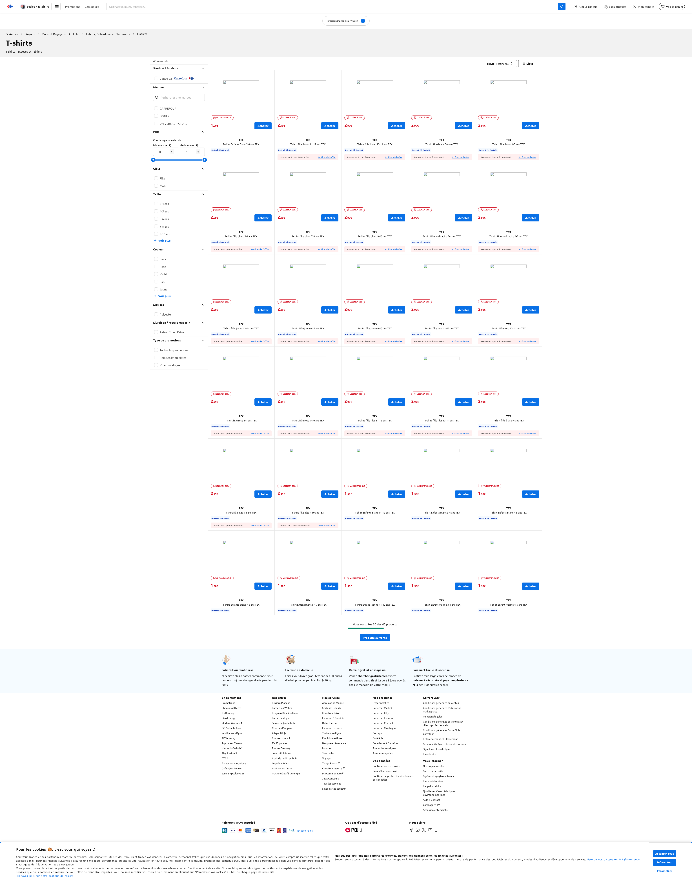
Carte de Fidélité (331, 707)
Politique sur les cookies (386, 765)
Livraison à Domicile (333, 717)
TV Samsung (228, 738)
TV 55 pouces (279, 743)
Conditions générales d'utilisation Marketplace (442, 709)
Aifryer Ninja (279, 733)
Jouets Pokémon (281, 753)
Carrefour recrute (332, 768)
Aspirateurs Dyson (282, 768)
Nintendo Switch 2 (232, 748)
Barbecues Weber (282, 707)
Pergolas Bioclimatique (285, 712)
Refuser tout (664, 862)
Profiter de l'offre (327, 157)
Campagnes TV (431, 804)
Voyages (327, 758)
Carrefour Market (382, 707)
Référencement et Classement (440, 738)
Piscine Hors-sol (281, 738)
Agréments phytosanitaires (438, 775)
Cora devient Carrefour (386, 743)
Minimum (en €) (162, 145)
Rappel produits (432, 786)
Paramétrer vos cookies (386, 770)
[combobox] (335, 6)
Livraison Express (331, 728)
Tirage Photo (330, 763)
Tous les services (331, 783)
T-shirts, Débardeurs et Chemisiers (108, 34)
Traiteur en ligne (331, 733)
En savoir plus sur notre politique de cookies (45, 875)
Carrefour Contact (383, 723)
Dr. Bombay (228, 712)
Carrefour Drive (331, 712)
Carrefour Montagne (384, 728)
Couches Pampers (282, 728)
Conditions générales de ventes (441, 702)
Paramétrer (664, 871)
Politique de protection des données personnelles (393, 777)
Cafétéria (378, 738)
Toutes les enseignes (384, 748)
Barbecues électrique (234, 763)
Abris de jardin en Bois (284, 758)
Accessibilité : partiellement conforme (445, 743)
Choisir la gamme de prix (167, 140)
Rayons (30, 34)
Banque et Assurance (334, 743)
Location (327, 748)
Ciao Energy (228, 717)
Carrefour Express (383, 717)
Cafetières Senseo (232, 768)
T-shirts (10, 51)
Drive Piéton (329, 723)
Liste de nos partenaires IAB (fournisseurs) (614, 859)
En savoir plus (305, 830)
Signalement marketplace (437, 748)
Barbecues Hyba (281, 717)
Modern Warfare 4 (232, 723)
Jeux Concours (330, 778)
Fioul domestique (332, 738)
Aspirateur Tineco (232, 743)
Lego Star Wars (280, 763)
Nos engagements (433, 765)
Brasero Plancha (281, 702)
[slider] (153, 160)
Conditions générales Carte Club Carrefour (441, 731)
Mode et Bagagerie (54, 34)
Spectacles (328, 753)
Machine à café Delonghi (286, 773)
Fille (76, 34)
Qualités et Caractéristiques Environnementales (439, 792)
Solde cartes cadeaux (334, 788)
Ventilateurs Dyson (232, 733)
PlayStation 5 (229, 753)
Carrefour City (381, 712)
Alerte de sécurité (433, 770)
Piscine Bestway (281, 748)
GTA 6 (225, 758)
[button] (57, 6)
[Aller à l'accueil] (10, 6)
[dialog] (346, 862)
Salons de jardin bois (283, 723)
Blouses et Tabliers (30, 51)
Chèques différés (231, 707)
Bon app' (377, 733)
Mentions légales (432, 716)
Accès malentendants (435, 809)
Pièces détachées (433, 781)
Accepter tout (664, 853)
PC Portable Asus (231, 728)
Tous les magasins (383, 753)
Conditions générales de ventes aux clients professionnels (443, 723)
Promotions (228, 702)
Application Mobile (333, 702)
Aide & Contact (431, 799)
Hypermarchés (381, 702)
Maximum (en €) (189, 145)
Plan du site (429, 754)
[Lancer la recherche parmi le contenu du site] (561, 6)
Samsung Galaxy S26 (233, 773)
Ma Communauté (332, 773)
